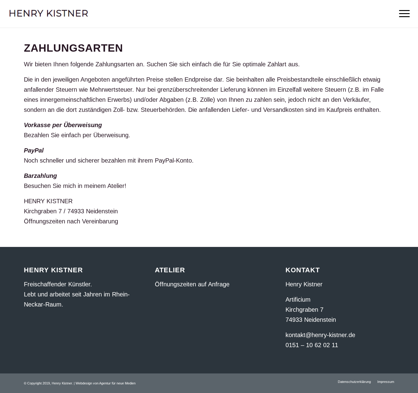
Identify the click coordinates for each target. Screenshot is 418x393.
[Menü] (402, 14)
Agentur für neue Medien (117, 383)
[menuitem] (354, 381)
